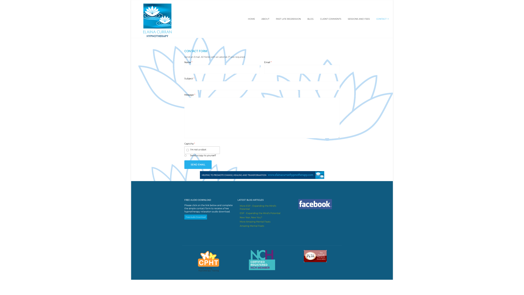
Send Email (198, 164)
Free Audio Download (196, 217)
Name (188, 62)
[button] (383, 19)
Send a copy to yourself (203, 155)
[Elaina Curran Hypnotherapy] (156, 19)
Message (189, 95)
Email (268, 62)
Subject (189, 78)
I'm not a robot (198, 149)
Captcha (189, 143)
